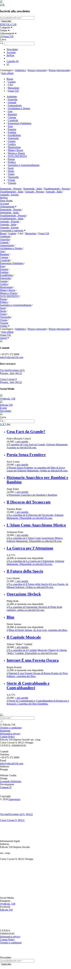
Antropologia (15, 105)
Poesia (11, 159)
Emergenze (14, 799)
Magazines (13, 87)
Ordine (4, 326)
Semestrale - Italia (32, 188)
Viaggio (12, 183)
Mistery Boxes (15, 150)
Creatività (13, 120)
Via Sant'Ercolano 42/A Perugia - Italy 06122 (12, 372)
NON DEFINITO (17, 156)
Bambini (12, 114)
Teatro (11, 174)
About (3, 337)
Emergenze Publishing (19, 123)
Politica (12, 162)
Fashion (12, 132)
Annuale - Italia (54, 191)
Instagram (5, 730)
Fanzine (12, 129)
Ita (8, 55)
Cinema (12, 117)
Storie (11, 171)
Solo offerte (7, 73)
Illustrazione (14, 147)
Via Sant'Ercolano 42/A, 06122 (16, 814)
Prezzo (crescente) (37, 70)
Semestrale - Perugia (10, 188)
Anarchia (12, 99)
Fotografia (13, 138)
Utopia (11, 180)
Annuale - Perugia (34, 191)
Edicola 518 (6, 909)
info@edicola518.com (11, 357)
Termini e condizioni (10, 727)
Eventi (3, 407)
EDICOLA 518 (8, 24)
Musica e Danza (16, 153)
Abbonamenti (7, 206)
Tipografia (13, 177)
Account (11, 52)
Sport (11, 168)
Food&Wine (14, 135)
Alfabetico (20, 70)
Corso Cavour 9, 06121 (12, 820)
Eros (10, 126)
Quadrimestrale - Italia (11, 191)
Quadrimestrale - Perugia (57, 188)
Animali (12, 102)
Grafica (12, 144)
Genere (12, 141)
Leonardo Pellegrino (10, 781)
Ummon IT (6, 787)
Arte (10, 111)
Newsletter (12, 49)
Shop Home (6, 200)
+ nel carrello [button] (21, 441)
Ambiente (12, 96)
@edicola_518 (7, 903)
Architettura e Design (19, 108)
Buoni (10, 78)
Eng (12, 55)
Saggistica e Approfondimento (23, 165)
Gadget (12, 81)
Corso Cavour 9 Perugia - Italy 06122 (11, 381)
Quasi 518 (13, 90)
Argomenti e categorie (12, 230)
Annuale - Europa (9, 194)
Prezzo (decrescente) (59, 70)
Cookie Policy (7, 736)
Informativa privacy (10, 733)
